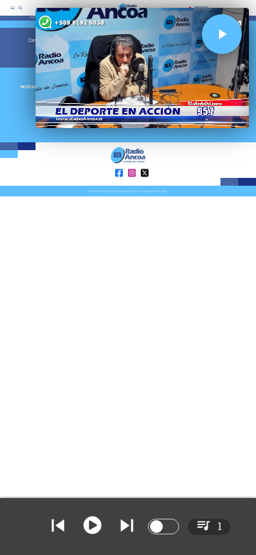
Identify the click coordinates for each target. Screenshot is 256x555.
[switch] (163, 526)
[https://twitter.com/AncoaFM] (145, 185)
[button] (222, 34)
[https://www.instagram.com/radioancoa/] (132, 185)
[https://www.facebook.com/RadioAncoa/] (119, 185)
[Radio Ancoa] (20, 12)
